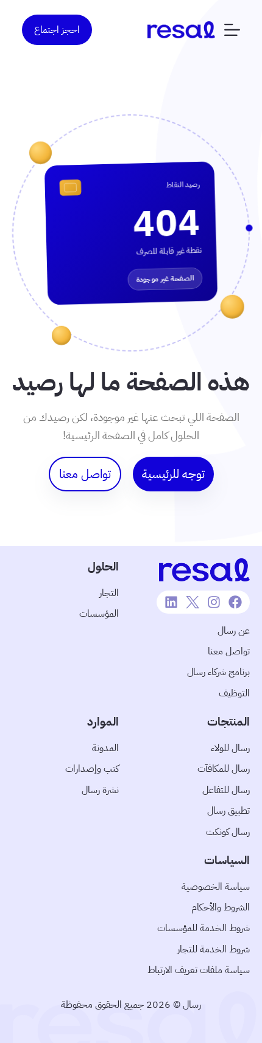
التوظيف (234, 693)
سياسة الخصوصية (216, 886)
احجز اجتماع (57, 30)
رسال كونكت (228, 832)
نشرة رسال (100, 790)
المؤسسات (99, 613)
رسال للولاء (230, 748)
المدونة (105, 748)
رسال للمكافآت (223, 768)
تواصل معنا (229, 651)
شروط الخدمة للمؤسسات (203, 928)
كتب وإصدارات (92, 768)
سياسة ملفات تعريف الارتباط (198, 970)
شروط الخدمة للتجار (213, 949)
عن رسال (234, 630)
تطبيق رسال (228, 810)
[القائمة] (232, 30)
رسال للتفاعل (226, 790)
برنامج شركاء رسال (218, 672)
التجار (109, 593)
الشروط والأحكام (220, 907)
